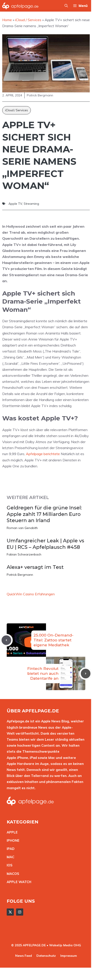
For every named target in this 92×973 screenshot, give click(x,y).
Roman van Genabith (22, 528)
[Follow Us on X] (10, 912)
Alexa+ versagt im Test (35, 567)
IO (8, 865)
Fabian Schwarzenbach (24, 554)
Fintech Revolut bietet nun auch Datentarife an (43, 673)
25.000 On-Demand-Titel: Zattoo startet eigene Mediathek (53, 640)
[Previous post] (6, 640)
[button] (66, 6)
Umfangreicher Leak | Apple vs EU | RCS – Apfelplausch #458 (45, 544)
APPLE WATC (18, 882)
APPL (11, 832)
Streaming (31, 204)
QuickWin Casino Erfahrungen (31, 594)
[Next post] (85, 673)
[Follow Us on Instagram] (19, 912)
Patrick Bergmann (20, 575)
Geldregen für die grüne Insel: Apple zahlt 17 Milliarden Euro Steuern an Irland (44, 514)
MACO (12, 874)
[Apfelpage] (20, 6)
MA (9, 857)
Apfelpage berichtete (43, 454)
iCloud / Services (16, 110)
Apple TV (15, 204)
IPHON (12, 840)
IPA (9, 849)
